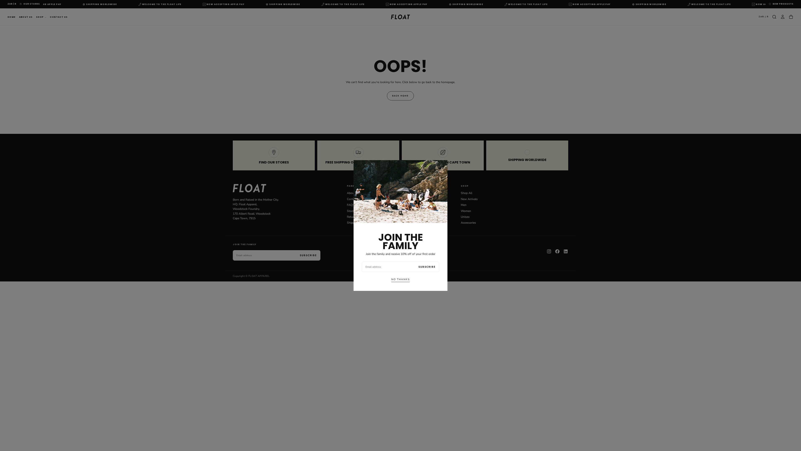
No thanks (400, 279)
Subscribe (427, 267)
